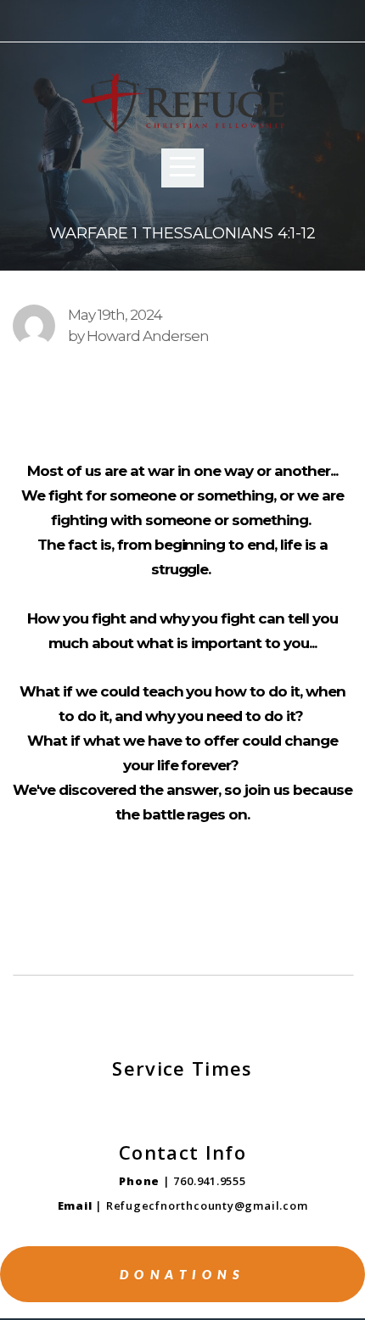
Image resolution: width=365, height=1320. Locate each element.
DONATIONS (183, 1274)
